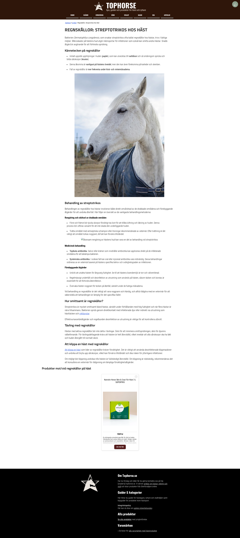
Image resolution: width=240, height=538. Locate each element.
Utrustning (99, 15)
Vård (113, 15)
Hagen (140, 15)
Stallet (126, 15)
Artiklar (167, 15)
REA (153, 15)
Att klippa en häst (73, 349)
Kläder (86, 15)
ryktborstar (84, 313)
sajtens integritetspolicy (143, 508)
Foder (72, 15)
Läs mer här (120, 447)
